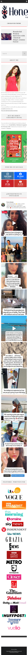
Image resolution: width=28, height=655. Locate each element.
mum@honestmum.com (7, 108)
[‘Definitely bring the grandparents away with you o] (14, 302)
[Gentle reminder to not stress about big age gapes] (14, 328)
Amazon (9, 128)
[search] (24, 53)
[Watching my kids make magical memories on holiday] (14, 407)
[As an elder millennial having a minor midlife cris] (14, 355)
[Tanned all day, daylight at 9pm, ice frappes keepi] (14, 249)
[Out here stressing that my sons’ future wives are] (14, 460)
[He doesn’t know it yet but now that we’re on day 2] (14, 434)
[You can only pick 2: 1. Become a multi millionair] (14, 276)
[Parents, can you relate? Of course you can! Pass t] (14, 381)
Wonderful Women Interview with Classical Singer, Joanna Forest (19, 37)
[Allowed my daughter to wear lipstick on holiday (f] (14, 223)
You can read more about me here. (9, 110)
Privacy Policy (14, 649)
